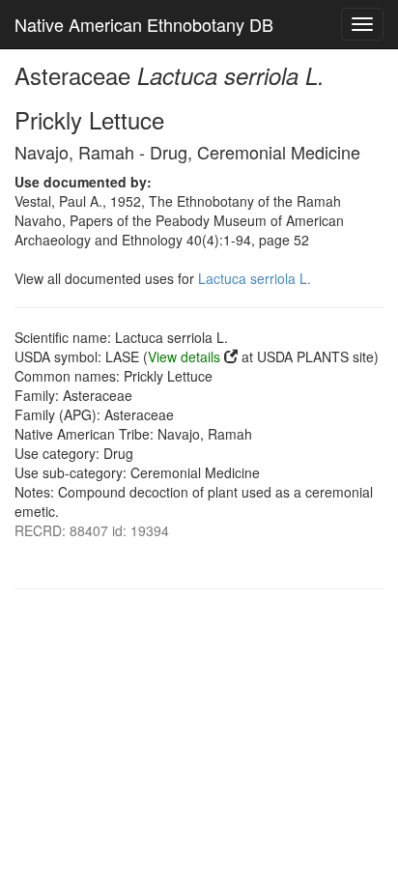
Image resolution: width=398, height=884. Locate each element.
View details (184, 356)
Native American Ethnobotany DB (143, 24)
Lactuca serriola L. (254, 278)
